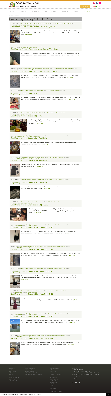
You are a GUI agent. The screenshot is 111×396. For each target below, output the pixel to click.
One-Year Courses (30, 368)
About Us (12, 368)
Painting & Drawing (54, 368)
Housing (12, 374)
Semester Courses (30, 369)
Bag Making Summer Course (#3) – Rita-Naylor (29, 138)
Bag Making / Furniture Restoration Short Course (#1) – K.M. (34, 71)
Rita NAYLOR (49, 157)
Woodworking (39, 23)
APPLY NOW (13, 379)
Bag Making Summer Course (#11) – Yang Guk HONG (32, 338)
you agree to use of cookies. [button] (34, 394)
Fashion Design (53, 382)
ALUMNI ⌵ (76, 11)
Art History (52, 369)
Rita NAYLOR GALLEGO (20, 136)
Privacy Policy (76, 376)
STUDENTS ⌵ (54, 11)
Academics (13, 371)
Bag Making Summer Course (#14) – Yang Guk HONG (32, 272)
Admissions (13, 369)
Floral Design (53, 390)
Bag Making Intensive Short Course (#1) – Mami (29, 205)
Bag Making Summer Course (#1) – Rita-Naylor (29, 183)
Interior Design (53, 377)
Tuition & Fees (13, 373)
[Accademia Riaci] (23, 4)
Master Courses (30, 371)
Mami (47, 201)
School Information (14, 377)
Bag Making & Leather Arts (30, 23)
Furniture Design (54, 379)
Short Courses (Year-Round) (33, 373)
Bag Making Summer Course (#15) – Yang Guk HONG (32, 249)
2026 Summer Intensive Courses (34, 374)
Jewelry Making (53, 371)
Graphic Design (53, 380)
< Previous (12, 360)
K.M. (53, 23)
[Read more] (28, 34)
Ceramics (52, 385)
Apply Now (85, 6)
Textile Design (53, 383)
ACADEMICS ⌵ (23, 11)
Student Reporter (45, 23)
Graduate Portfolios (15, 376)
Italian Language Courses (56, 391)
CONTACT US (13, 380)
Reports (23, 23)
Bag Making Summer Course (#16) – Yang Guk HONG (32, 227)
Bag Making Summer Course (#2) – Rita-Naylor (29, 160)
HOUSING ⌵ (65, 11)
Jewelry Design (53, 373)
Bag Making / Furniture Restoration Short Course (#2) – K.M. (34, 49)
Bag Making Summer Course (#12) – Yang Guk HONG (32, 316)
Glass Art (52, 387)
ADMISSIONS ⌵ (35, 11)
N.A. (47, 90)
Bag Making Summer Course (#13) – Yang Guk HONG (32, 294)
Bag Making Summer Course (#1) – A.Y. (26, 116)
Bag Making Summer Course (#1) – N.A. (26, 94)
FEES (45, 11)
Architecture (52, 376)
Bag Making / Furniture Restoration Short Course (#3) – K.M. (34, 27)
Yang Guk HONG (18, 225)
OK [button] (108, 394)
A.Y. (47, 112)
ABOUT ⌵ (12, 11)
